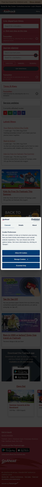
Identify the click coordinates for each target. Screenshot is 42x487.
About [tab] (34, 225)
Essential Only (21, 265)
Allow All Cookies (21, 253)
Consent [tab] (7, 225)
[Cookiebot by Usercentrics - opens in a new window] (31, 220)
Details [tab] (21, 225)
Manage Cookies (20, 259)
